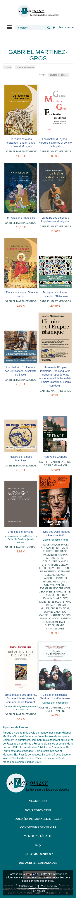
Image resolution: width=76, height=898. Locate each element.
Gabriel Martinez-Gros (20, 151)
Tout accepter (49, 886)
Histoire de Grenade (55, 456)
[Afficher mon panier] (54, 27)
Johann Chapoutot (55, 598)
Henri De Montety (55, 569)
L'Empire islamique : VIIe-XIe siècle (21, 294)
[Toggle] (9, 27)
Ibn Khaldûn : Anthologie (20, 217)
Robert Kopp (61, 588)
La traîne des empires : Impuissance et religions (55, 219)
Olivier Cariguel (54, 576)
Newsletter (38, 801)
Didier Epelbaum (50, 601)
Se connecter (66, 27)
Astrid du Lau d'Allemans (54, 559)
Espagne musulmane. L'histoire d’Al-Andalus (55, 294)
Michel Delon (59, 564)
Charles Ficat (60, 608)
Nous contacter (38, 810)
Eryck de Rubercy (55, 595)
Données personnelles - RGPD (38, 819)
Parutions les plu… (57, 74)
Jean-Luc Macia (49, 618)
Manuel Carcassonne (56, 626)
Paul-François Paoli (55, 544)
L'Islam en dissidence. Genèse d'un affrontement (55, 696)
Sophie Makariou (55, 465)
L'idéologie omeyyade (20, 531)
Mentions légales (38, 836)
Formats (7, 67)
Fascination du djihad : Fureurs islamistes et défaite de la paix (55, 142)
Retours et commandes (38, 862)
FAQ (38, 845)
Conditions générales (38, 827)
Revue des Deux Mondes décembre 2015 (55, 533)
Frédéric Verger (50, 568)
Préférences (26, 886)
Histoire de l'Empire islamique (20, 458)
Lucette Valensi (55, 711)
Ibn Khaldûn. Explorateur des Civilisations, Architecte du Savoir (21, 370)
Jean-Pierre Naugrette (55, 591)
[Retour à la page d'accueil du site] (38, 11)
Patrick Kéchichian (57, 620)
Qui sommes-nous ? (38, 854)
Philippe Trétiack (55, 551)
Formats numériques (24, 67)
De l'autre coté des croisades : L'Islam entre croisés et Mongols (20, 142)
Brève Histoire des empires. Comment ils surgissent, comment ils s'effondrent (21, 698)
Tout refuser (38, 891)
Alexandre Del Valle (55, 548)
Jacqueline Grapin (54, 554)
